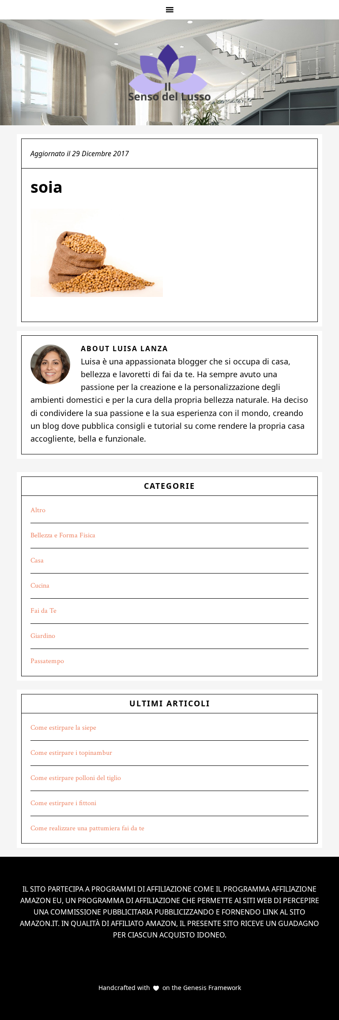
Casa (37, 560)
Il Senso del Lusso (169, 72)
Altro (37, 510)
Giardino (42, 636)
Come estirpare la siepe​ (63, 727)
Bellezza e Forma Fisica (62, 535)
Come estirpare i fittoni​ (63, 803)
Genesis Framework (211, 987)
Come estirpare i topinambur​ (71, 753)
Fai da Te (43, 610)
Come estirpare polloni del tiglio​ (75, 778)
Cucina (39, 585)
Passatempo (47, 661)
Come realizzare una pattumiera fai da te (87, 828)
